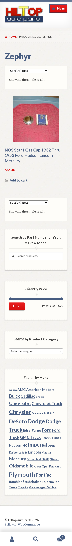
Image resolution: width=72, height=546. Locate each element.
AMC (21, 389)
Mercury (17, 458)
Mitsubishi (34, 459)
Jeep (51, 445)
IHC (24, 445)
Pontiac (43, 475)
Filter (17, 306)
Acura (13, 390)
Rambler (15, 482)
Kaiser (13, 452)
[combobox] (36, 351)
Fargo (36, 430)
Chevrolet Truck (47, 403)
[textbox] (36, 351)
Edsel (27, 430)
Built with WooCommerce (22, 524)
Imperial (37, 444)
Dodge (36, 421)
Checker (40, 396)
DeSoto (18, 421)
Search (36, 539)
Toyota (23, 487)
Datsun (49, 413)
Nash (45, 459)
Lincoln (34, 452)
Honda (56, 437)
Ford (46, 430)
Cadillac (28, 396)
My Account (12, 539)
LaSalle (23, 452)
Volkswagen (38, 487)
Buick (14, 396)
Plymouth (22, 474)
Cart (55, 536)
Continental (37, 413)
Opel (45, 466)
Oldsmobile (21, 465)
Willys (51, 487)
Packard (55, 466)
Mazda (46, 452)
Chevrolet (20, 403)
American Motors (40, 389)
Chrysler (20, 411)
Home (13, 36)
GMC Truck (30, 437)
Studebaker (32, 482)
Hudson (15, 445)
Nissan (54, 459)
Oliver (37, 466)
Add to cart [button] (19, 180)
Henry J (46, 437)
